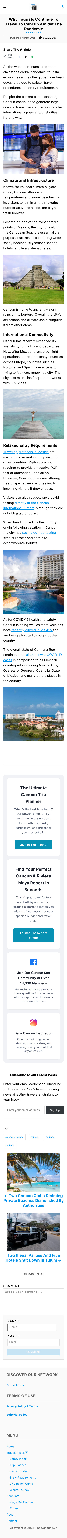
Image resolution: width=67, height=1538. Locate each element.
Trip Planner (18, 1465)
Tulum (14, 1508)
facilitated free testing (38, 533)
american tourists (14, 1137)
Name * (13, 1321)
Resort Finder (19, 1471)
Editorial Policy (17, 1414)
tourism (50, 1137)
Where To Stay (19, 1490)
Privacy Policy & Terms (22, 1406)
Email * (13, 1336)
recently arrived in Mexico (32, 630)
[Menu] (5, 7)
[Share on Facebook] (18, 57)
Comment (11, 1286)
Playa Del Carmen (22, 1502)
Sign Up (55, 1110)
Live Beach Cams (21, 1483)
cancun (34, 1137)
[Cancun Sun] (33, 7)
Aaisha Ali (35, 32)
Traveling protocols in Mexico (26, 452)
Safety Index (18, 1458)
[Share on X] (25, 57)
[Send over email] (31, 57)
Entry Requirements (23, 1477)
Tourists (9, 1145)
